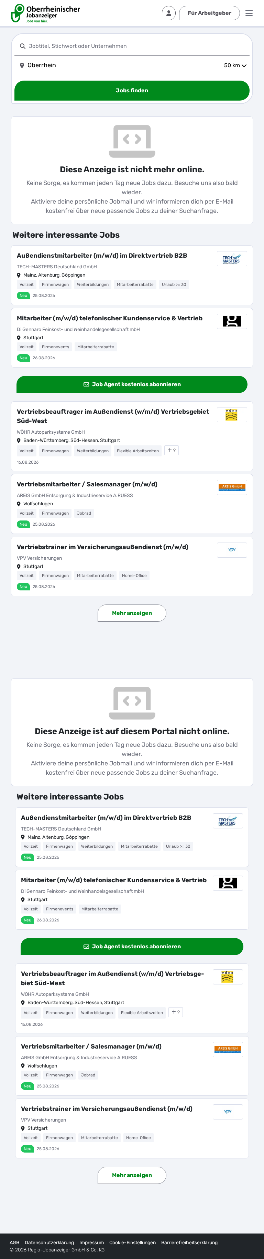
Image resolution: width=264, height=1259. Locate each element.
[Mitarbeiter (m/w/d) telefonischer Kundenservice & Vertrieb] (132, 338)
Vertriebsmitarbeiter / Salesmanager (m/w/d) (87, 484)
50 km (232, 65)
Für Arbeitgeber (209, 13)
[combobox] (138, 46)
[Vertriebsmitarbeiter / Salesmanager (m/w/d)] (132, 504)
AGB (14, 1243)
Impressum (91, 1243)
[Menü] (249, 13)
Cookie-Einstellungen (132, 1243)
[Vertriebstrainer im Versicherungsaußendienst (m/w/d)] (132, 566)
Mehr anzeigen (132, 613)
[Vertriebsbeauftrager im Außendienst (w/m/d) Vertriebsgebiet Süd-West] (132, 436)
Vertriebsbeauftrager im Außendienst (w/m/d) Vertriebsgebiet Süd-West (113, 416)
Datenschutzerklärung (49, 1243)
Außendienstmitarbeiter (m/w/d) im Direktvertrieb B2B (102, 255)
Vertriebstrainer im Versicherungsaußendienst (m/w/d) (102, 547)
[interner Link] (45, 13)
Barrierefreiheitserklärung (189, 1243)
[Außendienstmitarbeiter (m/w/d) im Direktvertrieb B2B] (132, 275)
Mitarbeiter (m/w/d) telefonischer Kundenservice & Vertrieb (109, 318)
